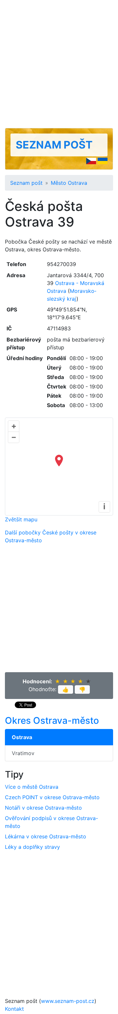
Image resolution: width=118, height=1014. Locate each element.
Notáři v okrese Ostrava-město (43, 807)
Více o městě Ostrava (31, 787)
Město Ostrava (69, 183)
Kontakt (14, 1009)
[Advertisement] (59, 64)
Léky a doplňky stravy (32, 847)
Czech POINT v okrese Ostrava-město (52, 797)
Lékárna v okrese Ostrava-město (45, 836)
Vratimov (23, 753)
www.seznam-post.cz (67, 1001)
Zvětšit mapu (21, 519)
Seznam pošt (54, 144)
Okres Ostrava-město (52, 720)
